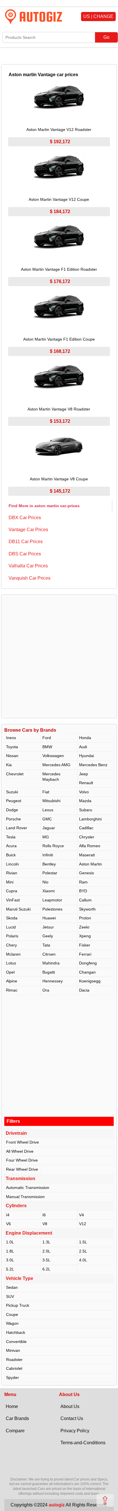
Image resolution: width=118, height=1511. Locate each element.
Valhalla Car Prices (28, 565)
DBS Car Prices (25, 553)
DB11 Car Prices (26, 541)
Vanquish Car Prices (29, 578)
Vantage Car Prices (28, 529)
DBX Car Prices (25, 517)
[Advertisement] (59, 656)
